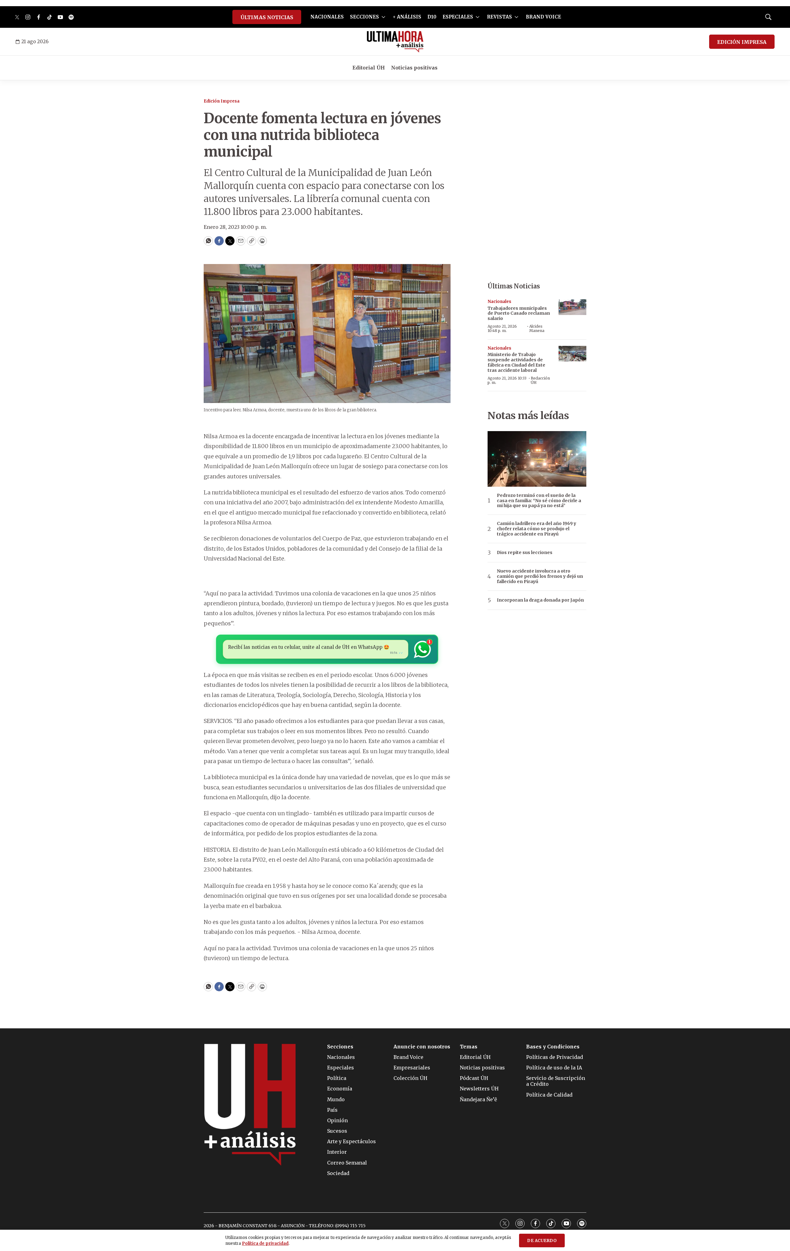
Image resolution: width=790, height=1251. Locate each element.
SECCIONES (364, 17)
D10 (431, 17)
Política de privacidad (265, 1243)
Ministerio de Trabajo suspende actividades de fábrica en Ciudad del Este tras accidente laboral (516, 362)
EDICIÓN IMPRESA (742, 42)
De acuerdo (542, 1240)
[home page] (395, 41)
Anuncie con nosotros (421, 1047)
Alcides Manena (536, 328)
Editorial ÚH (368, 68)
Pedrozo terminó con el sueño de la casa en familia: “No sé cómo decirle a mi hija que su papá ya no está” (539, 500)
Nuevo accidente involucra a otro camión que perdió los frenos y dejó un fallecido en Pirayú (540, 576)
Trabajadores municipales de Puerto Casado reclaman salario (519, 313)
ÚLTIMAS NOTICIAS (266, 17)
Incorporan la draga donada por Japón (540, 600)
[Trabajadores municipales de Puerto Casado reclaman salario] (572, 307)
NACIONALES (327, 17)
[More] (383, 17)
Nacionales (499, 301)
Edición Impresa (221, 101)
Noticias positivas (414, 68)
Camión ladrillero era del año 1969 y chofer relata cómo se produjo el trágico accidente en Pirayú (536, 528)
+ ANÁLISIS (407, 17)
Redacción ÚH (540, 380)
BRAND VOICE (543, 17)
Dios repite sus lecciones (524, 552)
